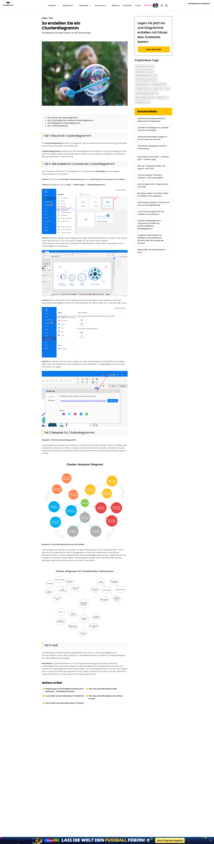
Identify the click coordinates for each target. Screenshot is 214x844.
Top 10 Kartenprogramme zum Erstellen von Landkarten (150, 212)
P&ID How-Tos (162, 98)
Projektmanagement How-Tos (146, 80)
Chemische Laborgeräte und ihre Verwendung (151, 147)
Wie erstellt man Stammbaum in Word (151, 251)
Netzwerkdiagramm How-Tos (146, 75)
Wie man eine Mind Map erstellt (103, 689)
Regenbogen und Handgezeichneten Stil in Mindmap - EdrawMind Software (64, 690)
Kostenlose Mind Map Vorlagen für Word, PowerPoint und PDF (152, 138)
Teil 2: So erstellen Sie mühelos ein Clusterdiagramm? (70, 120)
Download (127, 5)
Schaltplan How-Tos (143, 89)
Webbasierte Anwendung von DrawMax (107, 179)
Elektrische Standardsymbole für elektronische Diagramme (151, 119)
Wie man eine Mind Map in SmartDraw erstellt (106, 697)
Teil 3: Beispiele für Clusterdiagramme (63, 123)
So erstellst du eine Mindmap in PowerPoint (64, 696)
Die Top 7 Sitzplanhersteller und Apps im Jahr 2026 (151, 167)
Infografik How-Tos (142, 102)
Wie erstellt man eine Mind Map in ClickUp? (64, 703)
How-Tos (47, 18)
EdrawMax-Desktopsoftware (72, 179)
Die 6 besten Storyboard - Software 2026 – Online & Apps (153, 158)
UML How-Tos (157, 89)
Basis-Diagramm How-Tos (145, 98)
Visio (167, 89)
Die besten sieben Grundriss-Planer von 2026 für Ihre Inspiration (153, 194)
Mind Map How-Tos (159, 84)
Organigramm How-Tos (144, 71)
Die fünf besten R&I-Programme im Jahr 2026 (152, 185)
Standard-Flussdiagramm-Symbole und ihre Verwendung (153, 129)
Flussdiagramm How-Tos (145, 66)
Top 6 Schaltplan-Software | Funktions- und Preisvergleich (150, 176)
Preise (138, 5)
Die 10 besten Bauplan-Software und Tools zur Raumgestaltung (153, 203)
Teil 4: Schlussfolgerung (57, 125)
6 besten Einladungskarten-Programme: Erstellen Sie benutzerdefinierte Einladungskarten (149, 224)
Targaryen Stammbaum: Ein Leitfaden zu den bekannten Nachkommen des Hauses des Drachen (150, 239)
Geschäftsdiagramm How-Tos (146, 93)
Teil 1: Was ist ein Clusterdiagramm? (62, 117)
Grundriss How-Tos (142, 84)
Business (115, 5)
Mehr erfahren (153, 49)
